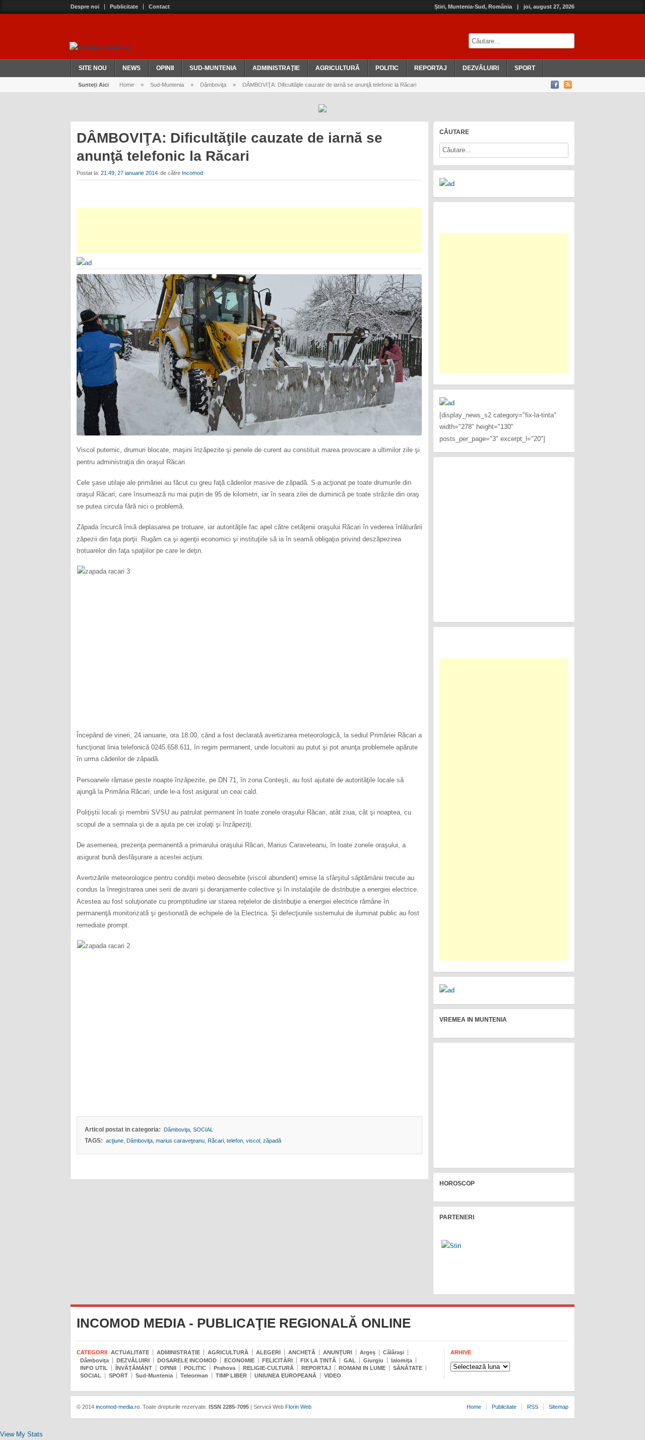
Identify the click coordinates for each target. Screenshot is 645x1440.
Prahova (224, 1368)
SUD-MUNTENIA (213, 68)
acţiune (114, 1141)
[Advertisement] (249, 230)
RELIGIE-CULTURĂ (268, 1368)
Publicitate (124, 7)
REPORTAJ (430, 68)
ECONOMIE (239, 1360)
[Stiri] (451, 1245)
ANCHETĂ (301, 1352)
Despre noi (85, 7)
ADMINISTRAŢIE (276, 68)
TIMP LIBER (231, 1375)
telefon (235, 1141)
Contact (159, 7)
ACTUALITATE (130, 1352)
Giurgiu (373, 1360)
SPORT (524, 68)
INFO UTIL (94, 1368)
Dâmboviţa (213, 85)
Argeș (367, 1352)
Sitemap (558, 1407)
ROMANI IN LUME (362, 1368)
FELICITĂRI (277, 1360)
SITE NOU (93, 68)
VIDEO (332, 1375)
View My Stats (21, 1434)
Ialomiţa (401, 1360)
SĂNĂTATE (407, 1368)
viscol (253, 1141)
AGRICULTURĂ (337, 68)
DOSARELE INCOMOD (187, 1360)
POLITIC (387, 68)
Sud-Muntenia (167, 85)
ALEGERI (268, 1352)
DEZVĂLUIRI (481, 68)
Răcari (216, 1141)
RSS (532, 1407)
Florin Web (298, 1407)
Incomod (192, 173)
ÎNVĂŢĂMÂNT (133, 1368)
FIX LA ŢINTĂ (318, 1360)
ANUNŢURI (337, 1352)
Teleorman (194, 1375)
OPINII (165, 68)
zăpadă (272, 1141)
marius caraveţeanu (180, 1141)
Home (126, 85)
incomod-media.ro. (117, 1407)
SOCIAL (203, 1129)
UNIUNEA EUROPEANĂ (285, 1375)
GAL (350, 1360)
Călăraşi (393, 1352)
